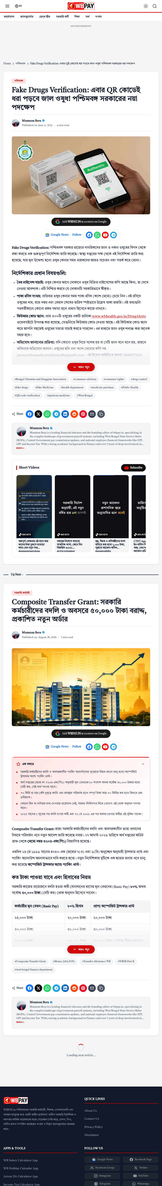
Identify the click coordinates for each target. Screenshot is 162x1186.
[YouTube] (105, 235)
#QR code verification (27, 395)
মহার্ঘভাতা (9, 16)
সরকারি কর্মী (62, 16)
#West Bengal (85, 395)
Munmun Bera (39, 428)
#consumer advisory (84, 379)
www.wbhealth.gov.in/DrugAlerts (119, 316)
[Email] (92, 414)
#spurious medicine (58, 395)
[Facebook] (89, 235)
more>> (20, 448)
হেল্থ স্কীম (44, 16)
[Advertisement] (81, 39)
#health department (72, 387)
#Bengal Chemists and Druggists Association (40, 379)
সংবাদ (98, 16)
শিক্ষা (77, 16)
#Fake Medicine (44, 387)
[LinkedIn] (65, 414)
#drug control (139, 379)
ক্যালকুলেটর (26, 16)
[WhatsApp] (97, 235)
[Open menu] (7, 6)
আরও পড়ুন (83, 367)
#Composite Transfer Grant (30, 961)
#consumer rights (114, 379)
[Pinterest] (83, 414)
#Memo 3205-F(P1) (64, 961)
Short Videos (29, 467)
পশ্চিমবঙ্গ (18, 81)
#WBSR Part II (126, 961)
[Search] (155, 6)
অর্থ (87, 16)
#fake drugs (21, 387)
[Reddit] (74, 414)
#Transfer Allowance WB (96, 961)
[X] (38, 414)
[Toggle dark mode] (146, 6)
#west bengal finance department (34, 970)
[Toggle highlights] (143, 764)
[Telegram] (113, 235)
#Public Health (129, 387)
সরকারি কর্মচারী (22, 593)
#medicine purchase (102, 387)
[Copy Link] (101, 414)
